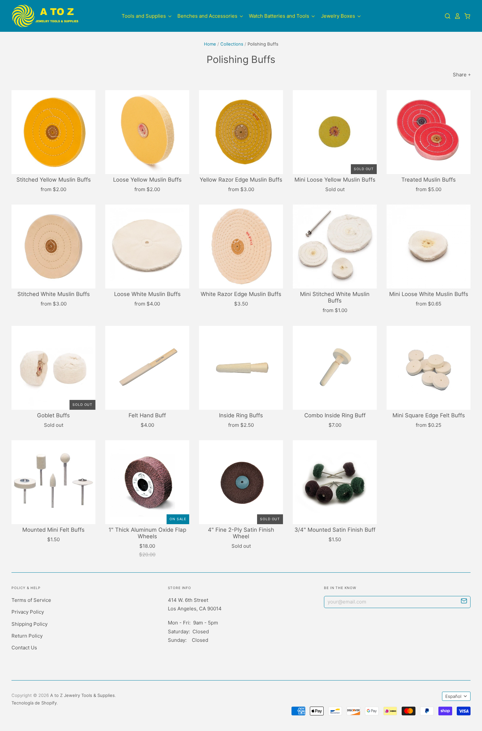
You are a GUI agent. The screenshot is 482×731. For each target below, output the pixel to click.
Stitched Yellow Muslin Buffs (53, 179)
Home (210, 44)
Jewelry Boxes (338, 15)
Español (453, 696)
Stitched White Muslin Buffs (53, 294)
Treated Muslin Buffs (428, 179)
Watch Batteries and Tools (280, 15)
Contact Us (24, 647)
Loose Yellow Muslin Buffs (147, 179)
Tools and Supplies (144, 15)
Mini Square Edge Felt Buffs (428, 415)
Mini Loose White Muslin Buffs (428, 294)
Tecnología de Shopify (34, 702)
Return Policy (27, 636)
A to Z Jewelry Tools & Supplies (82, 695)
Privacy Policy (27, 612)
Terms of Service (31, 600)
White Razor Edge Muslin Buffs (241, 294)
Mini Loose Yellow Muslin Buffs (334, 179)
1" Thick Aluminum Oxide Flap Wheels (147, 533)
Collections (231, 44)
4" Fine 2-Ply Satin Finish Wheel (241, 533)
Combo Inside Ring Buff (335, 415)
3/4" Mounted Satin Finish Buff (334, 529)
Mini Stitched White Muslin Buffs (335, 297)
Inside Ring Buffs (241, 415)
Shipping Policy (29, 624)
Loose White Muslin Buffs (147, 294)
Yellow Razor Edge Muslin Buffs (241, 179)
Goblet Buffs (53, 415)
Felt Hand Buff (147, 415)
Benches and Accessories (208, 15)
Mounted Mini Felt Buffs (53, 529)
